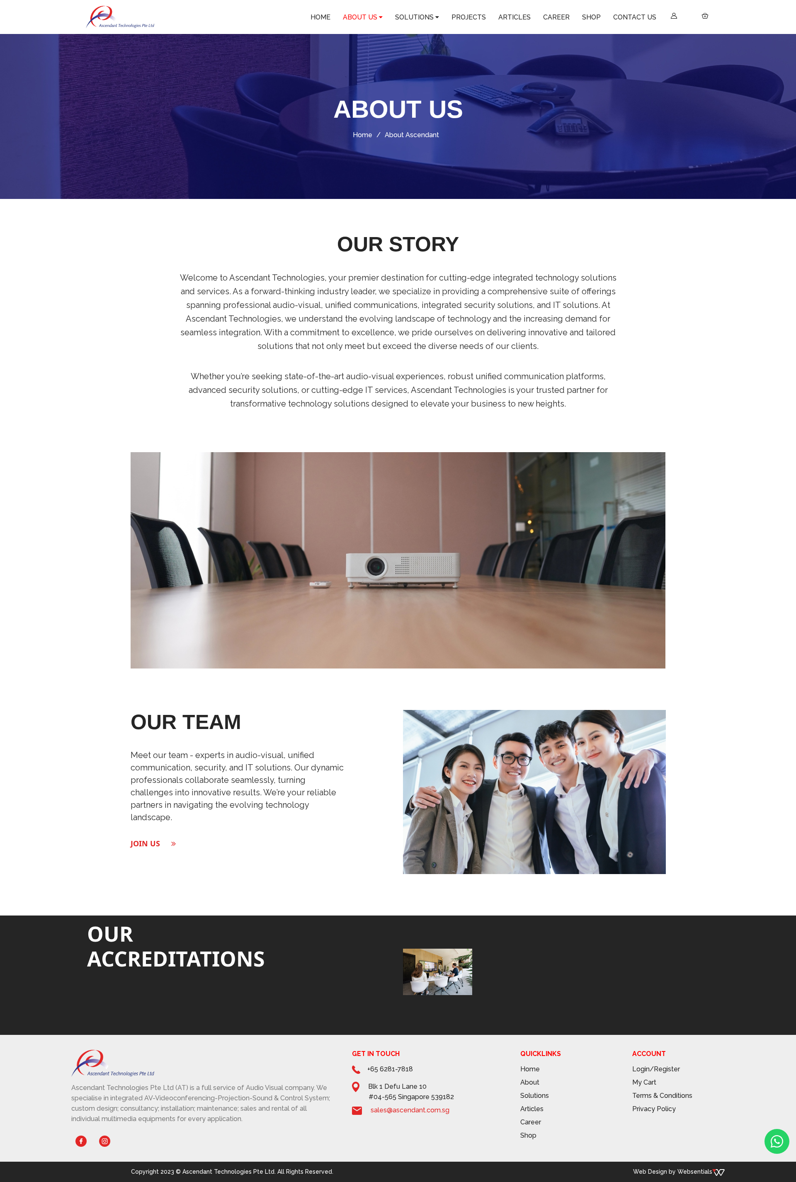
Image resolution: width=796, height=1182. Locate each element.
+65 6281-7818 (390, 1069)
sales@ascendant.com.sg (410, 1110)
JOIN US (145, 843)
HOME (493, 17)
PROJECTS (578, 17)
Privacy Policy (654, 1109)
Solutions (534, 1096)
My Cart (644, 1082)
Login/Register (656, 1069)
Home (362, 135)
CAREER (623, 17)
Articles (532, 1109)
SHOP (640, 17)
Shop (528, 1135)
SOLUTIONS (547, 17)
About (529, 1082)
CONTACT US (663, 17)
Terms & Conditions (662, 1096)
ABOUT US (515, 17)
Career (530, 1122)
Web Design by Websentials (672, 1171)
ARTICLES (602, 17)
